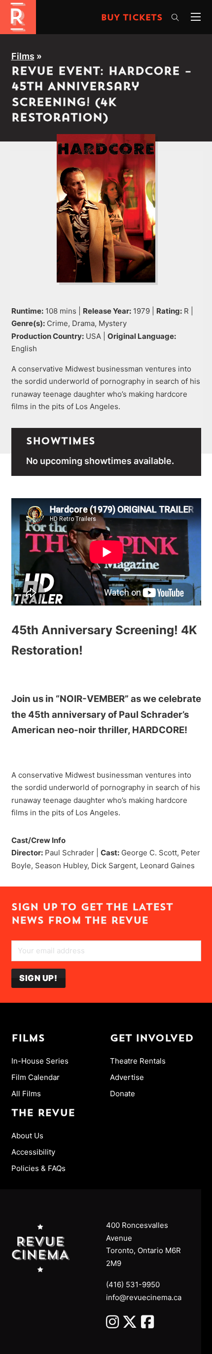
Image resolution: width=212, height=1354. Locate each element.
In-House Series (40, 1061)
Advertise (127, 1077)
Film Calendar (35, 1077)
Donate (122, 1093)
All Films (26, 1093)
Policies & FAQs (38, 1168)
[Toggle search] (175, 18)
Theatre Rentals (138, 1061)
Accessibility (33, 1152)
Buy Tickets (132, 18)
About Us (27, 1135)
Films (23, 56)
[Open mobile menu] (196, 17)
